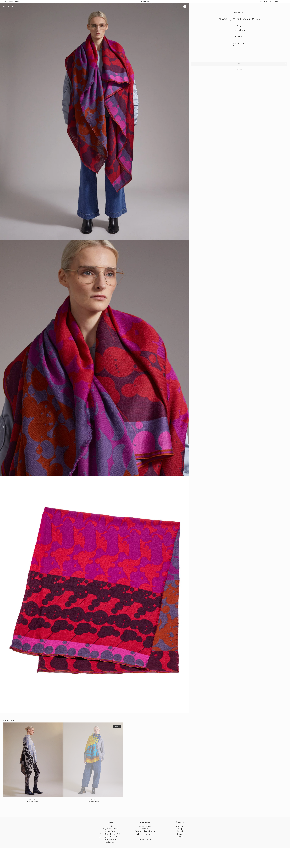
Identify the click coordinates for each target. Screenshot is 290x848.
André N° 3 (93, 799)
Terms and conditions (145, 831)
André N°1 (32, 799)
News (11, 1)
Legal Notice (145, 825)
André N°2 (10, 6)
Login (276, 1)
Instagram (110, 842)
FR (270, 1)
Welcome (180, 825)
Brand (17, 1)
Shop (4, 1)
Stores (180, 834)
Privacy (145, 828)
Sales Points (263, 1)
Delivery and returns (145, 834)
